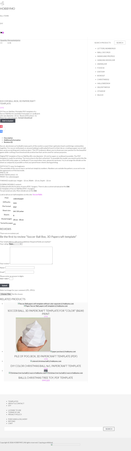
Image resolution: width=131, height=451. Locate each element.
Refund (11, 421)
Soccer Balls (37, 194)
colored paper (18, 199)
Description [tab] (8, 138)
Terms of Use (14, 412)
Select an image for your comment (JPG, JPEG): (17, 290)
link (67, 186)
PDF (15, 207)
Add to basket (7, 121)
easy (15, 203)
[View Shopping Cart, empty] (2, 33)
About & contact (16, 403)
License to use (14, 410)
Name (2, 268)
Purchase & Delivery (17, 419)
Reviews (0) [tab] (8, 142)
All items (4, 16)
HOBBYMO (7, 8)
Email (2, 272)
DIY (1, 23)
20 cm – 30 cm (18, 220)
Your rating (4, 244)
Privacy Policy (15, 414)
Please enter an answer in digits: (12, 276)
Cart (10, 423)
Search (120, 43)
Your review (5, 263)
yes (14, 224)
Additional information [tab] (12, 140)
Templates (13, 401)
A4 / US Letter (18, 211)
